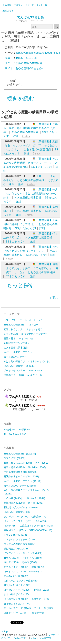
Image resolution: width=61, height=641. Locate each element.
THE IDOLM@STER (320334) (20, 453)
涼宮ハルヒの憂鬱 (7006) (17, 512)
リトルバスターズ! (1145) (17, 608)
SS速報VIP (9, 429)
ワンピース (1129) (44, 608)
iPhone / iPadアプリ (41, 638)
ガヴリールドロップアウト (18, 352)
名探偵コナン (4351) (15, 530)
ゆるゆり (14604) (13, 498)
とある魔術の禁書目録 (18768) (20, 472)
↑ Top (54, 298)
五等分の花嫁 (11, 334)
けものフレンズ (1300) (16, 599)
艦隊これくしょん (13, 329)
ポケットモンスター (14, 370)
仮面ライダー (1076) (15, 612)
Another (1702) (37, 571)
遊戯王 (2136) (11, 562)
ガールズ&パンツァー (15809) (20, 485)
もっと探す (21, 285)
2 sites (26, 136)
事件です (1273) (40, 599)
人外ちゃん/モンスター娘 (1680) (21, 580)
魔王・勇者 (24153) (14, 467)
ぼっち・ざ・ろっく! (31, 320)
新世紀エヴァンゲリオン (17, 343)
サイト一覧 (41, 5)
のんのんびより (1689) (16, 576)
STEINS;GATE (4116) (40, 530)
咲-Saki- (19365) (37, 467)
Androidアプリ (21, 638)
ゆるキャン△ (26, 338)
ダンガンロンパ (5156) (16, 516)
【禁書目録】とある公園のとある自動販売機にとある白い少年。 (30, 128)
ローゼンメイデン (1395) (17, 589)
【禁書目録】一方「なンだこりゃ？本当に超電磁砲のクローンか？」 (30, 193)
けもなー (33, 324)
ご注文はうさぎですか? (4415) (36, 525)
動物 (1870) (38, 567)
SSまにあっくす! (41, 166)
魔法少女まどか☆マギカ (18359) (21, 476)
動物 (21, 375)
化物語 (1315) (41, 589)
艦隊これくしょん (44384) (18, 462)
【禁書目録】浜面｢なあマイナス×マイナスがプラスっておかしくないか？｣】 (30, 145)
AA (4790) (41, 521)
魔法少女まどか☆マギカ (34, 334)
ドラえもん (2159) (32, 557)
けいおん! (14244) (35, 498)
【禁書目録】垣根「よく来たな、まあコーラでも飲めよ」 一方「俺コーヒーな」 (30, 268)
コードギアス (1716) (15, 571)
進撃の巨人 (10, 375)
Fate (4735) (10, 525)
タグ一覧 (29, 5)
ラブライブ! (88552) (14, 458)
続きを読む (20, 98)
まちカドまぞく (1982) (16, 567)
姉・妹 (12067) (36, 502)
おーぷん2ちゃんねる (15, 434)
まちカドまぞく (34, 329)
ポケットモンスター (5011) (18, 521)
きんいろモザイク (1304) (17, 594)
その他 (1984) (29, 562)
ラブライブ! (10, 320)
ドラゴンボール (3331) (16, 534)
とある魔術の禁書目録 (25, 132)
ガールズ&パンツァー (15, 356)
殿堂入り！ (8, 10)
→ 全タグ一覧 (34, 375)
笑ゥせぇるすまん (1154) (17, 603)
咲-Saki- (30, 366)
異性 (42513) (42, 462)
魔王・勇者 (10, 338)
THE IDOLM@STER (14, 324)
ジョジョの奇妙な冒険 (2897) (19, 544)
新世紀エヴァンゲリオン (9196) (21, 507)
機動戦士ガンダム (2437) (17, 548)
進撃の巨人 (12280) (14, 502)
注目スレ (18, 5)
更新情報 (7, 5)
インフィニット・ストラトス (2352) (23, 553)
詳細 (15, 136)
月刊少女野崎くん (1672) (17, 585)
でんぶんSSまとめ (30, 17)
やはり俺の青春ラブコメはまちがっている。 (27, 361)
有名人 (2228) (11, 557)
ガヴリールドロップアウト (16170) (22, 481)
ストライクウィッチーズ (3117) (20, 539)
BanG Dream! (35, 370)
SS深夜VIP (24, 429)
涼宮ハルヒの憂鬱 (13, 366)
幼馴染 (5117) (39, 516)
